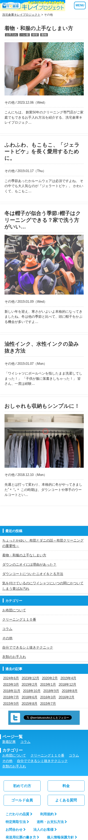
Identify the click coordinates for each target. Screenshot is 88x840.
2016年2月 (66, 697)
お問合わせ (14, 829)
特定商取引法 (16, 822)
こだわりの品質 (17, 814)
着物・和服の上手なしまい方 (24, 555)
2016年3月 (48, 697)
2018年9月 (51, 691)
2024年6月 (11, 678)
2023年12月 (30, 678)
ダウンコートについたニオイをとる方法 (32, 574)
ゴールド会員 (22, 800)
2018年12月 (67, 684)
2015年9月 (11, 703)
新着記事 (9, 742)
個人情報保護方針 (60, 837)
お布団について (14, 610)
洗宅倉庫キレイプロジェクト (21, 14)
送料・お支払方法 (50, 822)
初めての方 (22, 786)
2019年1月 (48, 684)
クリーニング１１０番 (19, 619)
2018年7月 (11, 697)
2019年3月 (11, 684)
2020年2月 (50, 678)
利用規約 (47, 814)
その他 (7, 638)
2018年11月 (11, 691)
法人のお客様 (43, 829)
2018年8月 (70, 691)
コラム (7, 629)
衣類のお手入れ (14, 657)
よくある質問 (66, 800)
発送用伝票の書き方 (21, 837)
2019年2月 (29, 684)
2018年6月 (29, 697)
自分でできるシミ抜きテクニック (27, 647)
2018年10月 (32, 691)
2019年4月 (68, 678)
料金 (66, 786)
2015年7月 (48, 703)
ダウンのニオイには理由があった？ (29, 564)
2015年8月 (29, 703)
